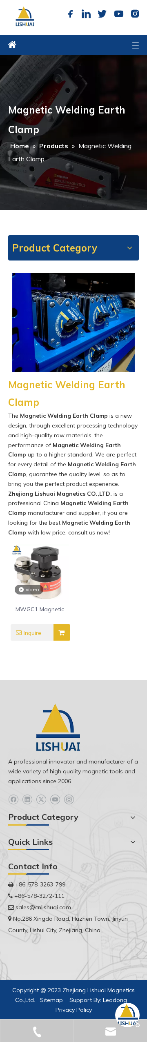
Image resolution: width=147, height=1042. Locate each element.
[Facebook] (70, 13)
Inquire (32, 633)
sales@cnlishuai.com (43, 907)
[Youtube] (118, 13)
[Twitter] (102, 13)
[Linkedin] (86, 13)
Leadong (115, 1000)
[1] (73, 322)
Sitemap (51, 1000)
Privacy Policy (74, 1009)
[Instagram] (133, 13)
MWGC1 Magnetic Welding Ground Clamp (40, 610)
